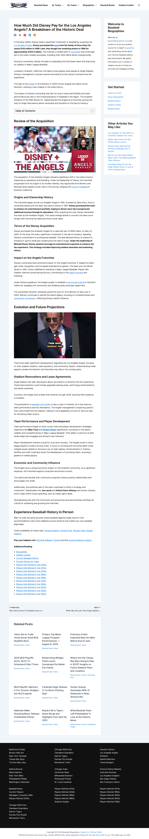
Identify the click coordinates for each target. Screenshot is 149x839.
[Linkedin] (30, 35)
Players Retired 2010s (64, 789)
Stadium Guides (23, 555)
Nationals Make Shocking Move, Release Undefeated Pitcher (26, 713)
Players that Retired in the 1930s (31, 594)
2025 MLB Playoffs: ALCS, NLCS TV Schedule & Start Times (26, 661)
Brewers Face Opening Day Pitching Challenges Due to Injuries (119, 148)
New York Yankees (17, 756)
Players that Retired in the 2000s (31, 571)
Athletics (104, 756)
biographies (129, 48)
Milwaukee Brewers (63, 775)
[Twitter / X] (20, 35)
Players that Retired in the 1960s (31, 584)
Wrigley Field (79, 530)
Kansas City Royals (18, 815)
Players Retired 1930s (110, 802)
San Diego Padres (108, 779)
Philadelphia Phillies (18, 779)
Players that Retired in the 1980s (31, 577)
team (56, 45)
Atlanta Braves (15, 769)
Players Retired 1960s (110, 792)
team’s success (76, 272)
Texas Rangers (107, 762)
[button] (62, 5)
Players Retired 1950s (110, 795)
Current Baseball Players (27, 558)
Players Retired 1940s (110, 798)
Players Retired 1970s (110, 789)
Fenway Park (66, 530)
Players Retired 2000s (65, 792)
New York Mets (16, 775)
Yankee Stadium (51, 530)
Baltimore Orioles (17, 749)
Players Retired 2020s (19, 798)
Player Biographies (115, 97)
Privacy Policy (96, 832)
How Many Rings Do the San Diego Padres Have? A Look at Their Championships (120, 167)
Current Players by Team (27, 561)
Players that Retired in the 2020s (31, 565)
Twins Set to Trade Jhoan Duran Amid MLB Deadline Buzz (26, 637)
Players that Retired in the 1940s (31, 590)
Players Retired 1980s (64, 798)
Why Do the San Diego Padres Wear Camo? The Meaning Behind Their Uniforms (122, 157)
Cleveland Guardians (18, 808)
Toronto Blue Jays (17, 762)
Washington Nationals (19, 782)
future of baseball (79, 187)
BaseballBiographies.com (118, 41)
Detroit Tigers (15, 811)
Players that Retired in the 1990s (31, 574)
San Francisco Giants (110, 782)
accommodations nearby (80, 540)
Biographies (21, 552)
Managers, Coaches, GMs (21, 795)
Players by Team (115, 93)
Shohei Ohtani (49, 430)
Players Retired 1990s (64, 795)
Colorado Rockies (108, 772)
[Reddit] (35, 35)
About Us (85, 832)
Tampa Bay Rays (16, 759)
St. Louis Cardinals (63, 782)
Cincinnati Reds (62, 772)
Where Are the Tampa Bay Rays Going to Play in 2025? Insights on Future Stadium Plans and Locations (82, 664)
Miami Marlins (15, 772)
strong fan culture (76, 282)
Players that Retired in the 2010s (31, 568)
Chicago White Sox (18, 805)
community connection (24, 298)
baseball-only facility (41, 404)
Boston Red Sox (16, 753)
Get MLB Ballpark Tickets (48, 540)
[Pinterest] (25, 35)
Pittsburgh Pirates (63, 779)
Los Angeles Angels (23, 45)
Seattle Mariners (107, 759)
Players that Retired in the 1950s (31, 587)
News (28, 645)
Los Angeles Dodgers (109, 775)
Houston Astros (107, 749)
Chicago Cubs (61, 769)
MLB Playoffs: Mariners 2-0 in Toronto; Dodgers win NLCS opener (26, 690)
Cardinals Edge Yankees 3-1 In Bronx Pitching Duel (54, 690)
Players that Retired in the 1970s (31, 581)
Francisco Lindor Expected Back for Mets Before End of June (82, 637)
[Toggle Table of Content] (91, 111)
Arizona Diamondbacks (110, 769)
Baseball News (19, 645)
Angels (31, 84)
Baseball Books (114, 101)
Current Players (16, 792)
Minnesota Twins (17, 818)
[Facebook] (15, 35)
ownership (75, 52)
